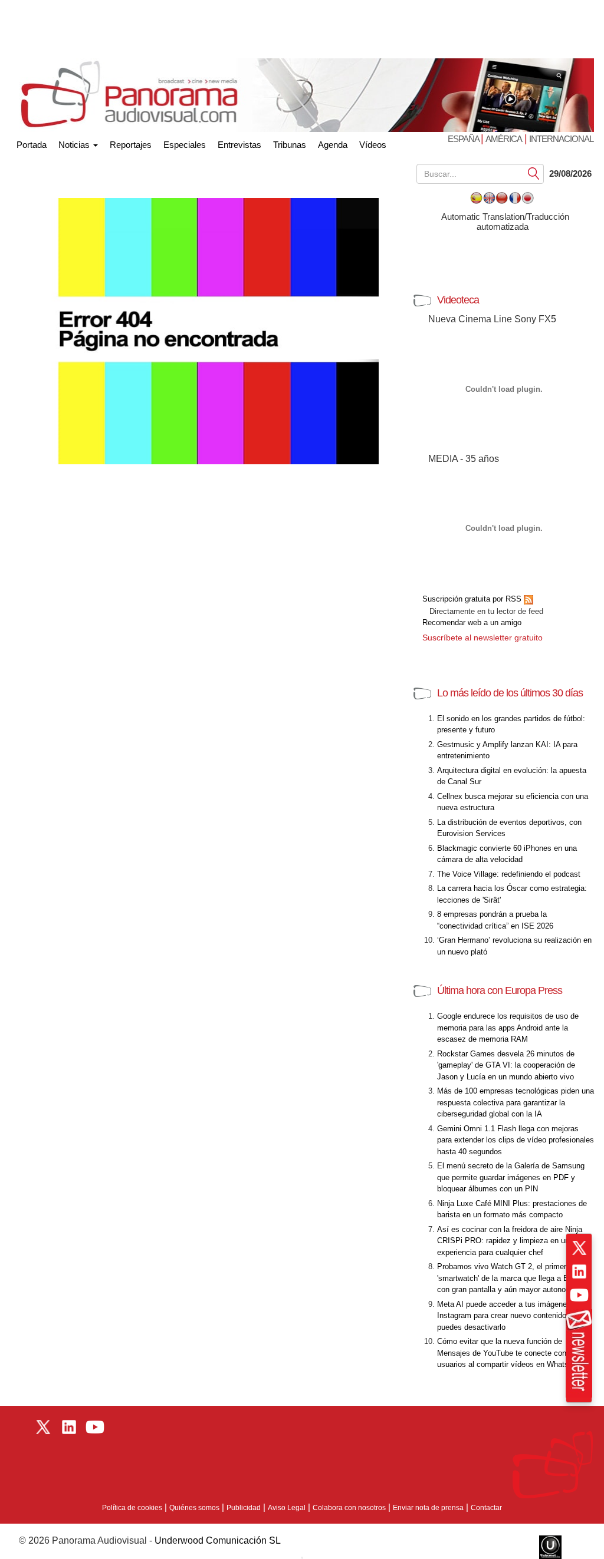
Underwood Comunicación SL (218, 1540)
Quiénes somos (194, 1508)
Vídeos (372, 145)
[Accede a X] (579, 1247)
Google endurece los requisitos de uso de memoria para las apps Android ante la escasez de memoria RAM (508, 1027)
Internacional (561, 139)
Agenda (332, 145)
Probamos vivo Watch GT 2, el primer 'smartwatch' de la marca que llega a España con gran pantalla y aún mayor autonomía (513, 1278)
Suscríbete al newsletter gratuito (482, 637)
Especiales (184, 145)
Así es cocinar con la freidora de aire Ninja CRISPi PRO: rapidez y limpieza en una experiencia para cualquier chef (509, 1241)
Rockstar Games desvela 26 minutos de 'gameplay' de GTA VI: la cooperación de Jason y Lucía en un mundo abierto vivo (506, 1065)
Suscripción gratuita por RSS (473, 598)
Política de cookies (132, 1508)
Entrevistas (239, 145)
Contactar (486, 1508)
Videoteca (458, 300)
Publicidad (243, 1508)
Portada (32, 142)
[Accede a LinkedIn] (579, 1271)
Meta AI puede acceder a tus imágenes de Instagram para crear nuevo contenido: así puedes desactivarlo (509, 1316)
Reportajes (131, 145)
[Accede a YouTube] (579, 1295)
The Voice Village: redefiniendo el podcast (508, 874)
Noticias (75, 145)
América (503, 139)
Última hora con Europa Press (499, 990)
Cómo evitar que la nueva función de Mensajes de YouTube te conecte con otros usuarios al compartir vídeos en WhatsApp (511, 1353)
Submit (534, 173)
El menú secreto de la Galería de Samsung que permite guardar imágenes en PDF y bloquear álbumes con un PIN (511, 1177)
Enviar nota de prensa (428, 1508)
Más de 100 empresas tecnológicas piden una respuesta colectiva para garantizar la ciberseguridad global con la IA (515, 1102)
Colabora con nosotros (349, 1508)
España (464, 139)
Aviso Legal (287, 1508)
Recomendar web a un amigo (471, 622)
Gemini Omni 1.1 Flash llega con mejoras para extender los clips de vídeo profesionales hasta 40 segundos (515, 1140)
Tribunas (289, 145)
